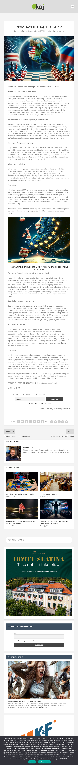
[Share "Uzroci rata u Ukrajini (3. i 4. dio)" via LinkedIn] (34, 422)
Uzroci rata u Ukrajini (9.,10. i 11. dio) (20, 494)
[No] (75, 750)
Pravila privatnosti (44, 762)
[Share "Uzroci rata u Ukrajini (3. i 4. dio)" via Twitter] (22, 422)
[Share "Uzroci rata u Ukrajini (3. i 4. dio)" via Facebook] (18, 422)
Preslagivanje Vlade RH (48, 494)
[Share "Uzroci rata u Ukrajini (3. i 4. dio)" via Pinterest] (30, 422)
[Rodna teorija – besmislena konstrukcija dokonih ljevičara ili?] (22, 509)
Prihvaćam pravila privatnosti (40, 403)
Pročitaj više (42, 707)
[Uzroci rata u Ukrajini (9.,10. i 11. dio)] (22, 481)
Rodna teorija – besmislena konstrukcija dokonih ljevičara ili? (21, 522)
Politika (48, 31)
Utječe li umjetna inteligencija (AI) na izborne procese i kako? (54, 522)
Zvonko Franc (27, 31)
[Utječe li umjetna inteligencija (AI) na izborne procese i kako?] (56, 509)
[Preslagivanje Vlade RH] (56, 481)
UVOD (10, 388)
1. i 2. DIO (16, 388)
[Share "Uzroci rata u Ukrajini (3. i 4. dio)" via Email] (38, 422)
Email (15, 633)
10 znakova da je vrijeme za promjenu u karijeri (25, 701)
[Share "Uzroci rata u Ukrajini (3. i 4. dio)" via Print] (42, 422)
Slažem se (32, 762)
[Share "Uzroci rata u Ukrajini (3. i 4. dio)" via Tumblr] (26, 422)
